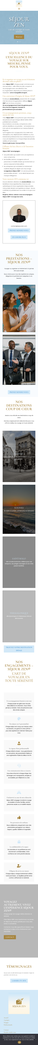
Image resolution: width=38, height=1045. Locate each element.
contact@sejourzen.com (19, 226)
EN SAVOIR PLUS (19, 237)
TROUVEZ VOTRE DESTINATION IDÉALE (19, 649)
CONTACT (10, 937)
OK (19, 1042)
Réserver (19, 37)
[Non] (36, 1039)
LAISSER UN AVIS (19, 981)
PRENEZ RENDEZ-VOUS (19, 230)
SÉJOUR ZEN (19, 22)
